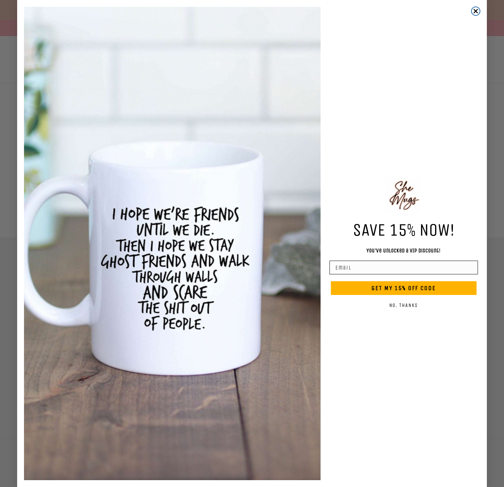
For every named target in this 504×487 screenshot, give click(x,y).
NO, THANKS (403, 305)
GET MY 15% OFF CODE (403, 288)
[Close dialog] (475, 11)
